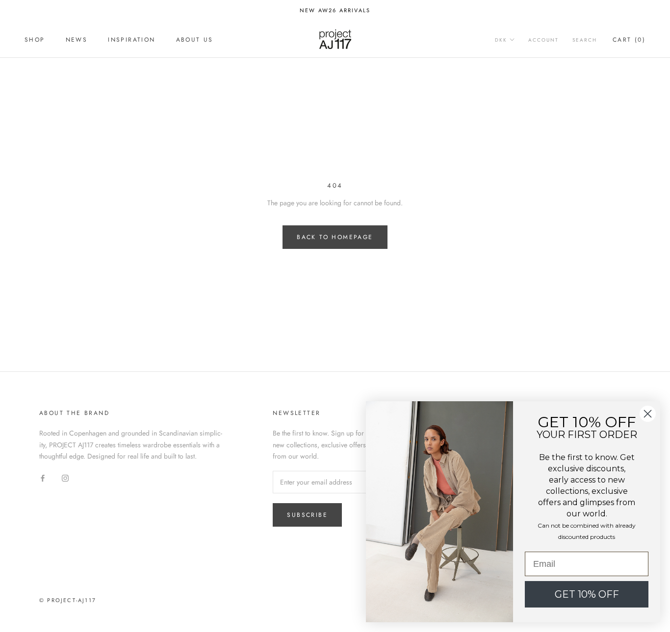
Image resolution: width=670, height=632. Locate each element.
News (77, 39)
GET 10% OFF (587, 594)
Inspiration (131, 39)
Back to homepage (335, 237)
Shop (35, 39)
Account (543, 40)
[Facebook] (42, 477)
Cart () (629, 39)
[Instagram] (65, 477)
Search (584, 40)
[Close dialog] (647, 413)
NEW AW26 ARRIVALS (335, 10)
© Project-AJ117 (67, 600)
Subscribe (307, 514)
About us (194, 39)
